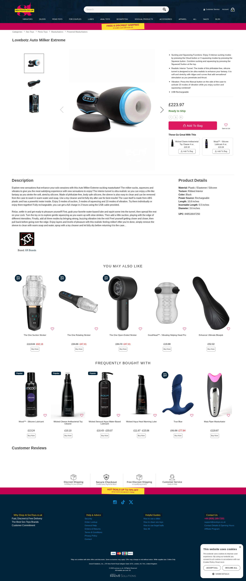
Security (88, 518)
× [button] (240, 547)
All (194, 19)
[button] (162, 110)
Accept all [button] (212, 568)
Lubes (91, 19)
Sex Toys (30, 32)
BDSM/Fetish (122, 19)
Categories (17, 32)
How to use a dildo (152, 518)
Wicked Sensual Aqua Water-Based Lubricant (105, 422)
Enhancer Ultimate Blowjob (211, 335)
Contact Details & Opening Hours (219, 525)
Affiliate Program (212, 529)
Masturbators (57, 32)
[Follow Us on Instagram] (115, 502)
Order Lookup (91, 522)
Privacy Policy (91, 535)
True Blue (178, 421)
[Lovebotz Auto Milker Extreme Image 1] (112, 110)
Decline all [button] (231, 568)
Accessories (166, 19)
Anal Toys (105, 19)
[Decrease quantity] (170, 117)
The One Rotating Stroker (79, 335)
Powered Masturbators (77, 32)
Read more (220, 562)
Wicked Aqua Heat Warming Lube (141, 421)
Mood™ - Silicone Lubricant (31, 421)
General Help (91, 525)
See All (147, 529)
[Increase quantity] (181, 117)
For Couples (75, 19)
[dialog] (221, 561)
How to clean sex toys (153, 522)
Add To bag (195, 125)
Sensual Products (144, 19)
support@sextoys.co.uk (215, 522)
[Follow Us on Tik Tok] (123, 502)
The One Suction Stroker (35, 335)
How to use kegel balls (154, 525)
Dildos (42, 19)
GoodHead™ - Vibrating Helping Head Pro (167, 335)
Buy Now (34, 349)
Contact (88, 539)
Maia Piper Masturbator (214, 421)
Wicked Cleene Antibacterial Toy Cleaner (68, 422)
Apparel (183, 19)
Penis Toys (57, 19)
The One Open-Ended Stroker (123, 335)
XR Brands (30, 250)
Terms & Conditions (93, 532)
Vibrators (27, 19)
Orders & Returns (93, 529)
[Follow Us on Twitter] (131, 502)
